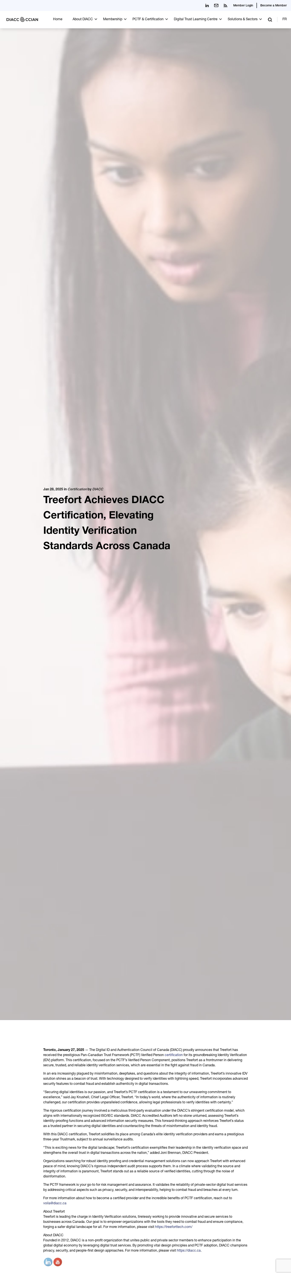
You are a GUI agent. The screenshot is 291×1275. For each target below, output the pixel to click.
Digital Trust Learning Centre (196, 19)
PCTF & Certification (148, 19)
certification (174, 1055)
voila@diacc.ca (54, 1203)
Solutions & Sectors (243, 19)
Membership (112, 19)
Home (57, 19)
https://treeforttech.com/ (173, 1227)
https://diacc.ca (189, 1251)
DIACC (97, 489)
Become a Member (273, 5)
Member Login (243, 5)
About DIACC (83, 19)
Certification (77, 489)
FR (284, 19)
